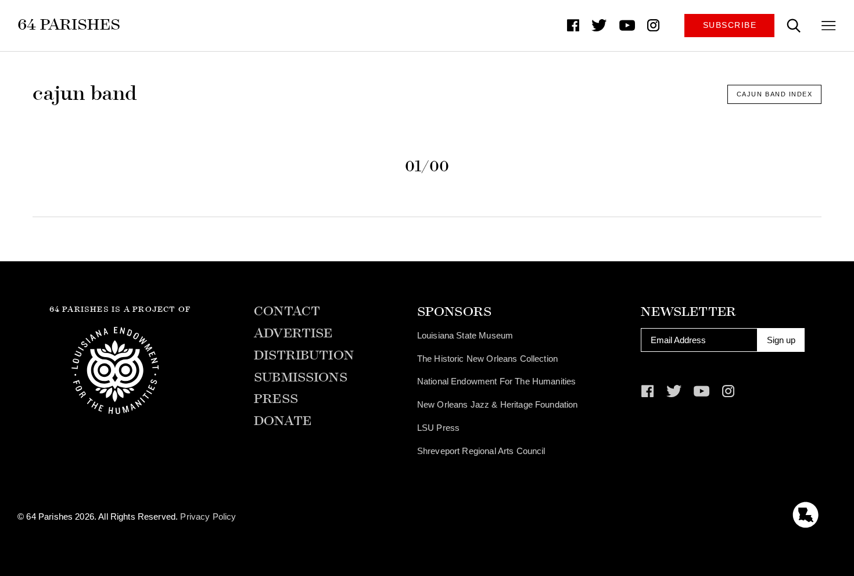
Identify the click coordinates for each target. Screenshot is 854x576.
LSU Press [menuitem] (438, 428)
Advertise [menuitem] (293, 333)
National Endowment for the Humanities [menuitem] (496, 381)
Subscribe (730, 25)
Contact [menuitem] (287, 311)
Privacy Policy (208, 516)
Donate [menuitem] (282, 421)
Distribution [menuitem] (304, 355)
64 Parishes (68, 24)
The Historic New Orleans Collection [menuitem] (487, 358)
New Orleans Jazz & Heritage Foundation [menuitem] (497, 404)
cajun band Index (774, 94)
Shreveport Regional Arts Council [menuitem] (481, 451)
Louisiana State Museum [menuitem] (465, 335)
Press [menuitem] (276, 399)
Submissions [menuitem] (300, 377)
